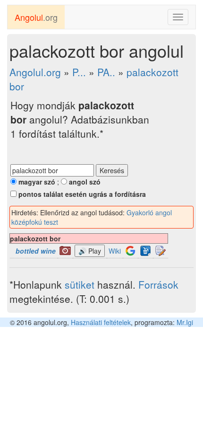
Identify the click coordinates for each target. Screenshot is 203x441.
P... (79, 72)
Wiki (115, 251)
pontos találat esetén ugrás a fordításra (81, 194)
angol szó (84, 181)
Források (158, 284)
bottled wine (36, 251)
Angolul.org (35, 72)
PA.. (106, 72)
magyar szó (36, 181)
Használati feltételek (101, 322)
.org (36, 17)
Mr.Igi (185, 322)
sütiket (79, 284)
